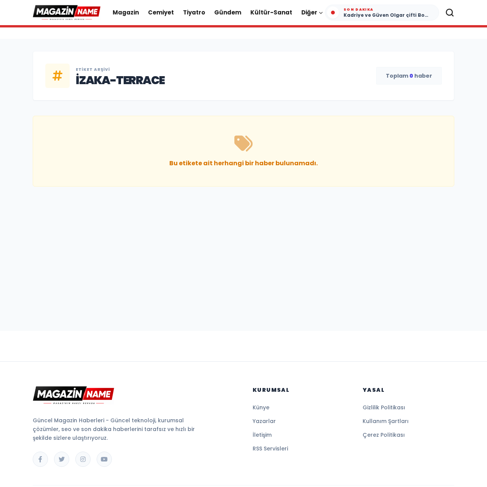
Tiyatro (194, 12)
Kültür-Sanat (271, 12)
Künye (261, 407)
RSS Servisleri (270, 448)
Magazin (126, 12)
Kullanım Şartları (386, 421)
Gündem (227, 12)
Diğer (309, 12)
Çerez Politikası (384, 435)
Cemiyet (161, 12)
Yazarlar (264, 421)
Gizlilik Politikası (384, 407)
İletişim (262, 435)
